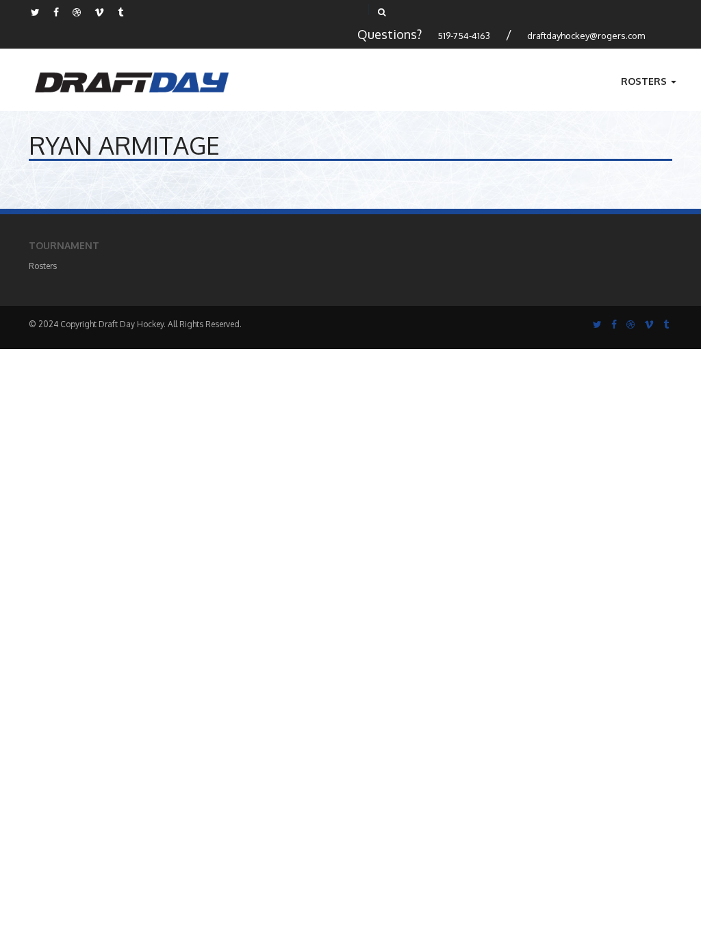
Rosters (645, 81)
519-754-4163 (463, 35)
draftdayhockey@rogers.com (586, 35)
